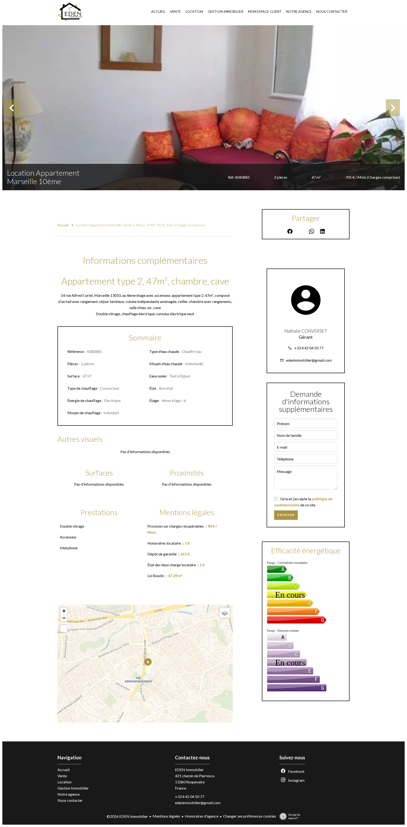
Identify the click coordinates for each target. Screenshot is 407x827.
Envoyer (286, 515)
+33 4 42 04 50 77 (308, 348)
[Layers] (225, 613)
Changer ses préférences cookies (249, 816)
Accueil (62, 225)
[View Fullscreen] (63, 628)
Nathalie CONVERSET (306, 331)
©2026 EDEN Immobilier (127, 816)
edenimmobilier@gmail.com (309, 360)
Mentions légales (166, 816)
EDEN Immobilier (189, 769)
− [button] (63, 618)
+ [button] (63, 611)
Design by (294, 816)
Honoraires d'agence (201, 816)
